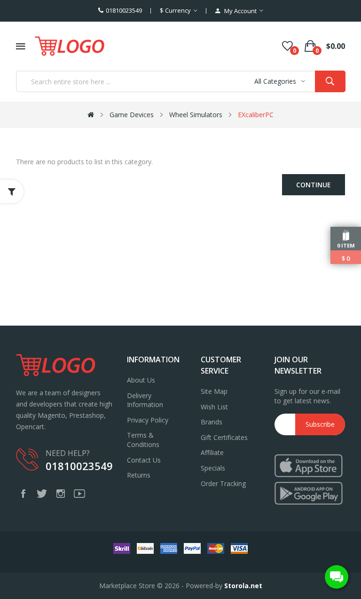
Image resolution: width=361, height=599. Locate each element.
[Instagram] (61, 493)
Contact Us (144, 459)
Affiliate (212, 452)
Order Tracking (223, 483)
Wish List (214, 406)
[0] (287, 46)
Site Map (214, 391)
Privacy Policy (147, 419)
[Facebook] (23, 493)
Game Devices (132, 114)
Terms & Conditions (143, 440)
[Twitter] (42, 493)
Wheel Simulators (195, 114)
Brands (211, 421)
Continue (313, 184)
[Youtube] (79, 493)
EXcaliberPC (256, 114)
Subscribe (320, 424)
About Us (141, 379)
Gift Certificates (224, 437)
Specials (213, 467)
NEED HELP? (68, 453)
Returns (138, 475)
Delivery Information (145, 400)
